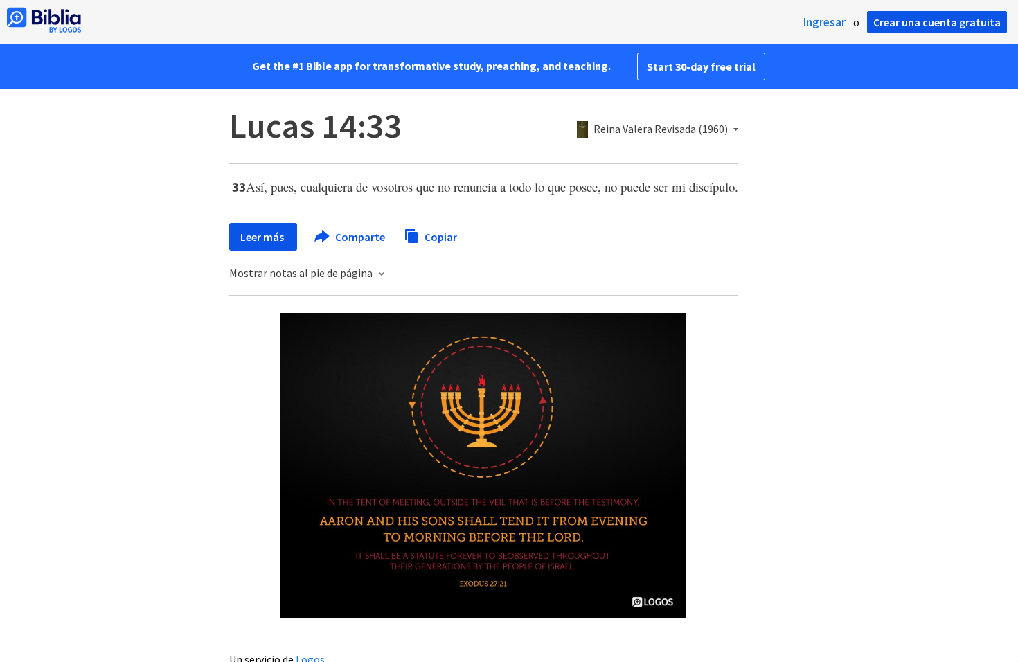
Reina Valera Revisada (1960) (660, 129)
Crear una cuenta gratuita (937, 22)
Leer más (263, 237)
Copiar (439, 236)
